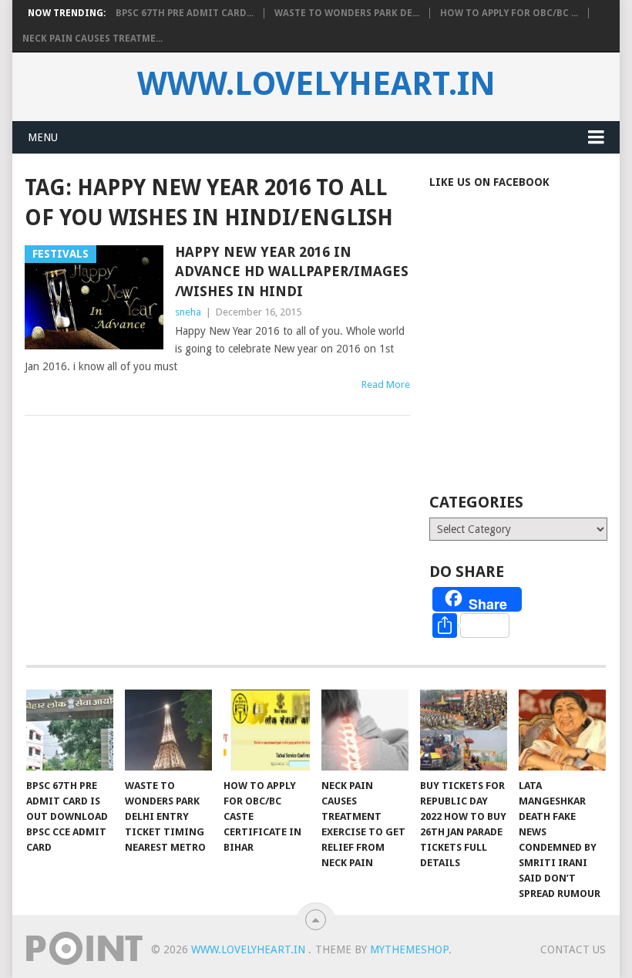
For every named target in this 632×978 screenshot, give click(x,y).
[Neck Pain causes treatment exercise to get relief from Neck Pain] (364, 730)
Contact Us (573, 949)
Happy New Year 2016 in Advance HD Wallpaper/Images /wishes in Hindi (291, 271)
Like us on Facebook (489, 182)
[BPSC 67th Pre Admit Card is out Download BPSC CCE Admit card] (69, 730)
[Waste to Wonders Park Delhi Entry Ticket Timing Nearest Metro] (168, 730)
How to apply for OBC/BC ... (509, 13)
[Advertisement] (530, 361)
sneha (188, 312)
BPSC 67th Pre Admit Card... (185, 13)
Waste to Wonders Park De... (346, 13)
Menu (43, 137)
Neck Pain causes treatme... (92, 38)
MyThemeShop (409, 949)
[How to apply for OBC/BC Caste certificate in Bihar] (267, 730)
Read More (385, 384)
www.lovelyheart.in (316, 84)
